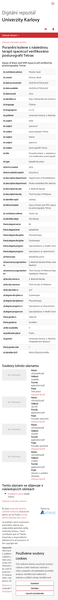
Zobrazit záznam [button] (10, 35)
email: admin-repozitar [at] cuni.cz (14, 515)
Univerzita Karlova (17, 508)
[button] (45, 28)
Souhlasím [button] (35, 583)
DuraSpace (7, 591)
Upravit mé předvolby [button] (35, 593)
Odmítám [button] (35, 588)
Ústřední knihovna (10, 511)
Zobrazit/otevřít (38, 394)
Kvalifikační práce (15, 494)
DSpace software (9, 585)
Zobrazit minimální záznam (14, 42)
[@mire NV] (48, 512)
